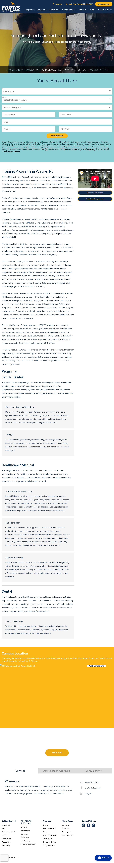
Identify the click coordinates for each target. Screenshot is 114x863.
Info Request (66, 832)
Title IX (4, 835)
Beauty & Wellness (49, 845)
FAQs (3, 828)
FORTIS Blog (25, 841)
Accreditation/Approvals (56, 770)
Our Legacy (24, 834)
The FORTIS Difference (26, 822)
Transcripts (66, 828)
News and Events (67, 835)
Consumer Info (94, 770)
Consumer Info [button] (104, 10)
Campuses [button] (41, 10)
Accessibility (6, 845)
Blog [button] (92, 10)
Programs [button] (29, 10)
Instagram (88, 793)
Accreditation (25, 831)
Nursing (45, 825)
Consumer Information (95, 193)
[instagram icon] (93, 825)
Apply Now (57, 753)
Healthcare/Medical (49, 828)
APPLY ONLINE (104, 4)
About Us (24, 827)
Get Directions (96, 666)
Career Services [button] (68, 10)
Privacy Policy (6, 839)
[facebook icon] (88, 825)
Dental (45, 832)
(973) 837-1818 (99, 69)
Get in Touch (67, 821)
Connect (20, 770)
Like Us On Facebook (92, 788)
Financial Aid (6, 825)
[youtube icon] (83, 825)
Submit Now (57, 136)
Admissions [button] (53, 10)
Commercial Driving (49, 842)
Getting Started (9, 821)
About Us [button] (82, 10)
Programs (47, 821)
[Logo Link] (11, 7)
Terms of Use (6, 842)
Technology (25, 837)
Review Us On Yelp (91, 782)
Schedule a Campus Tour (95, 199)
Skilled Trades (47, 839)
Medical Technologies (50, 835)
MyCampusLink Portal (28, 844)
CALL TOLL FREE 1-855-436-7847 (80, 4)
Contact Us (65, 825)
